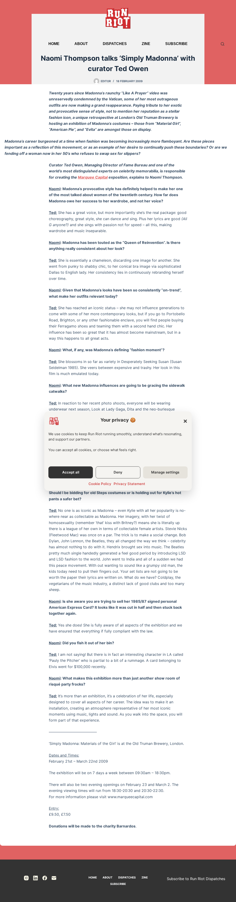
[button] (185, 421)
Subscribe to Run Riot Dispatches (196, 878)
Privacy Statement (129, 484)
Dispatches (115, 44)
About (81, 44)
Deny (118, 472)
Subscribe (176, 44)
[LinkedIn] (35, 878)
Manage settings (165, 472)
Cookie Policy (99, 484)
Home (53, 44)
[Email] (54, 878)
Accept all (70, 472)
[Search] (222, 44)
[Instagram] (26, 878)
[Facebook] (44, 878)
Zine (146, 44)
